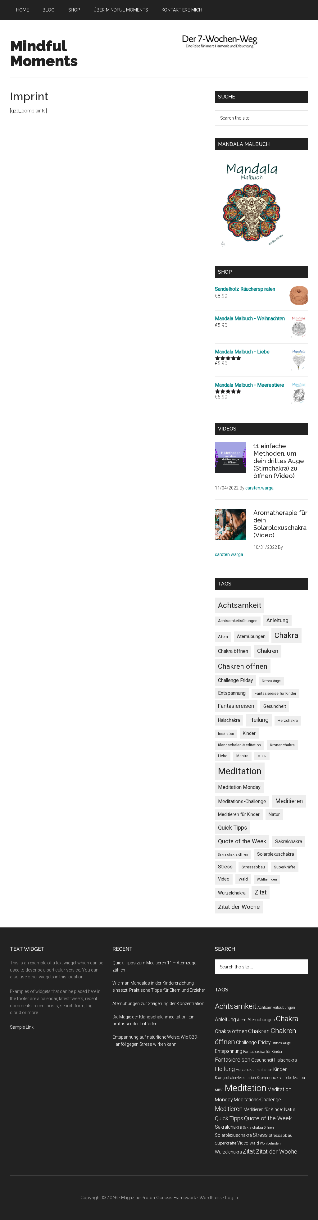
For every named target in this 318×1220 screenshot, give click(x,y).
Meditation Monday (239, 787)
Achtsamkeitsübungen (237, 621)
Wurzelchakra (232, 892)
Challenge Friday (235, 680)
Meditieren (289, 801)
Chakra (286, 635)
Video (223, 878)
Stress (225, 867)
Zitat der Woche (239, 906)
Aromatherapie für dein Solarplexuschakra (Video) (280, 524)
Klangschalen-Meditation (239, 745)
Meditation (239, 771)
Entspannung (232, 693)
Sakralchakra (288, 841)
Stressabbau (253, 867)
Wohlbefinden (267, 879)
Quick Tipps (232, 827)
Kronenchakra (282, 745)
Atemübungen (251, 636)
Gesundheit (274, 706)
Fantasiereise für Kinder (275, 693)
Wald (243, 879)
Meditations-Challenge (242, 801)
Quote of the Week (242, 841)
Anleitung (277, 620)
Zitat (260, 892)
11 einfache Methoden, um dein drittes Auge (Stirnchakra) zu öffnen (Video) (278, 461)
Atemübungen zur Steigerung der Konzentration (158, 1003)
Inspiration (226, 734)
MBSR (261, 756)
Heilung (259, 719)
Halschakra (229, 720)
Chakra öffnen (233, 651)
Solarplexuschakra (275, 854)
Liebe (222, 756)
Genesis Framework (176, 1197)
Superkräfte (284, 867)
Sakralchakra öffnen (233, 855)
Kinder (249, 733)
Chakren (267, 650)
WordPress (210, 1197)
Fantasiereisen (236, 706)
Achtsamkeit (239, 605)
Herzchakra (288, 720)
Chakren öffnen (242, 666)
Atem (223, 636)
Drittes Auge (271, 681)
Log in (231, 1197)
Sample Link (22, 1027)
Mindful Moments (44, 53)
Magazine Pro (134, 1197)
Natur (274, 814)
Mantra (242, 756)
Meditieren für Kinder (239, 814)
